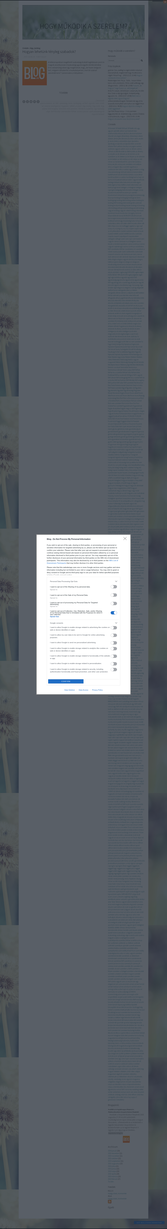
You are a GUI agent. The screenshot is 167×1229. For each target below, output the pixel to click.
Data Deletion (69, 690)
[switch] (114, 586)
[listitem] (83, 581)
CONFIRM (65, 681)
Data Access (83, 690)
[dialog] (83, 614)
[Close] (125, 539)
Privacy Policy (97, 690)
